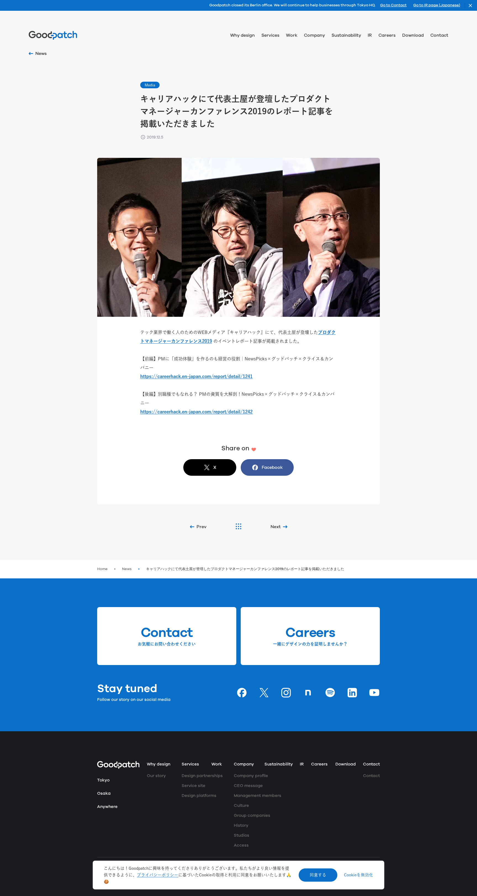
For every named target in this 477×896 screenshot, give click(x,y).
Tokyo (103, 780)
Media (150, 85)
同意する (318, 875)
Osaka (104, 793)
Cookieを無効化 (358, 875)
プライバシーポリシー (157, 875)
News (127, 569)
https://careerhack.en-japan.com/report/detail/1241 (196, 376)
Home (102, 569)
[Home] (53, 35)
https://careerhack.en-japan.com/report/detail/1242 (196, 412)
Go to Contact (393, 5)
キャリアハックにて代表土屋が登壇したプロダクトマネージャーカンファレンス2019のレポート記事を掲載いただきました (245, 569)
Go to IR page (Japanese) (436, 5)
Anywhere (107, 807)
